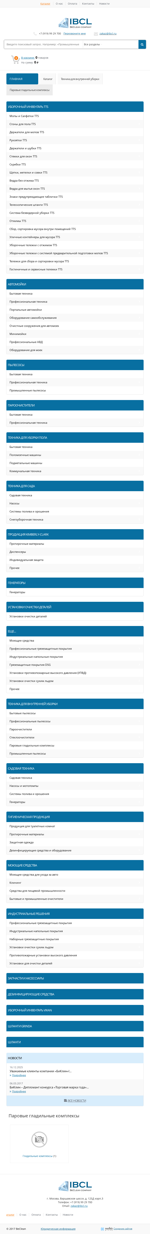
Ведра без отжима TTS (24, 180)
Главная (16, 79)
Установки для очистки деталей (31, 963)
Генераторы (17, 592)
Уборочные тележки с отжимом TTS (33, 245)
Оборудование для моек (26, 350)
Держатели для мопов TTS (27, 132)
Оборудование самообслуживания (33, 318)
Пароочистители (21, 729)
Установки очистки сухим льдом (31, 681)
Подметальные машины (26, 463)
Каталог (45, 3)
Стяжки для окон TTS (23, 156)
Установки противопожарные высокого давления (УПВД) (48, 673)
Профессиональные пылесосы (30, 721)
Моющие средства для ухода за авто (34, 874)
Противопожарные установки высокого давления (43, 955)
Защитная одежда (21, 842)
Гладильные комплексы (37, 1156)
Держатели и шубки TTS (25, 148)
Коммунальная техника (25, 471)
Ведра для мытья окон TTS (27, 188)
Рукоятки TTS (18, 140)
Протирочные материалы (27, 543)
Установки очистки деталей (28, 616)
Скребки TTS (18, 164)
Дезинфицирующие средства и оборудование (40, 850)
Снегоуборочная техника (26, 519)
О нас (59, 3)
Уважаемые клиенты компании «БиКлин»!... (41, 1071)
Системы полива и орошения (29, 511)
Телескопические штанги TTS (29, 205)
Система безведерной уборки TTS (32, 213)
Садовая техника (21, 495)
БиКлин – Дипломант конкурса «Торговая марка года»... (49, 1087)
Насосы (14, 503)
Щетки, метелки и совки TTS (28, 172)
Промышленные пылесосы (28, 390)
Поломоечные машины (25, 455)
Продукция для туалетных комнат (32, 826)
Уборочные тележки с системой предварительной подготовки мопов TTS (59, 253)
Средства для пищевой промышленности (37, 890)
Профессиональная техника (28, 301)
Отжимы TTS (18, 221)
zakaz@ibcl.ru (108, 33)
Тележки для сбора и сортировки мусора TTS (39, 261)
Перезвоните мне (74, 33)
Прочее (14, 568)
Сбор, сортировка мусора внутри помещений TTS (43, 229)
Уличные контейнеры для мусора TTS (35, 237)
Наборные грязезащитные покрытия (34, 939)
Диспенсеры (18, 552)
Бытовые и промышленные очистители (36, 899)
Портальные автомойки (26, 309)
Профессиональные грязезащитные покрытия (41, 648)
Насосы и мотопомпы (24, 786)
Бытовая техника (21, 293)
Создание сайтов (123, 1228)
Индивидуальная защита (26, 560)
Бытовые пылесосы (23, 713)
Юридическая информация (58, 1229)
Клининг (15, 882)
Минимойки (18, 334)
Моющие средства (22, 640)
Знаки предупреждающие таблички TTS (36, 196)
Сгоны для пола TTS (23, 124)
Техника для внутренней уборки (80, 79)
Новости (104, 3)
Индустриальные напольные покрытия (36, 656)
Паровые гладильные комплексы (32, 745)
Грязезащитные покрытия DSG (30, 665)
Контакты (88, 3)
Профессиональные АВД (26, 342)
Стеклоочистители (22, 737)
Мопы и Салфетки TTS (24, 116)
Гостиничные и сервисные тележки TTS (36, 269)
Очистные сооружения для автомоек (34, 326)
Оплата (72, 3)
